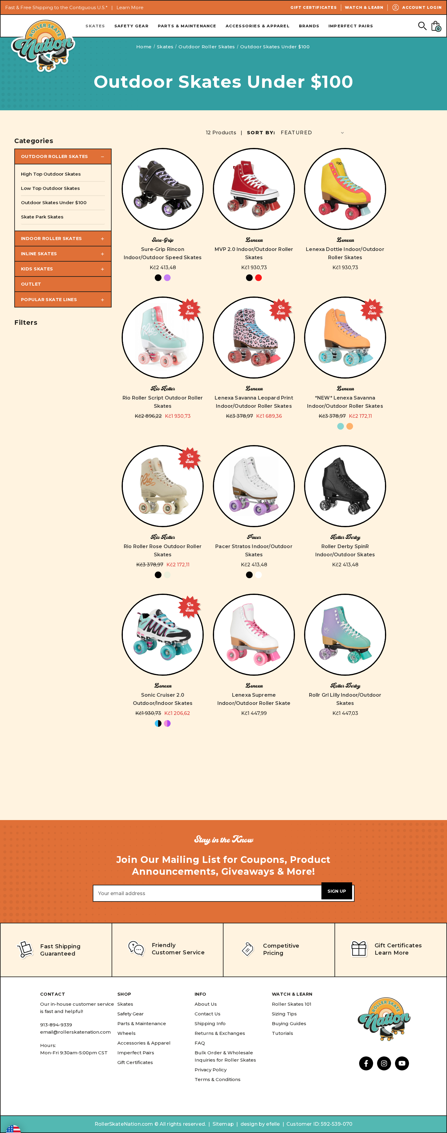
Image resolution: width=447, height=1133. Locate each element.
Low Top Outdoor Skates (50, 188)
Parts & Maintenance (187, 25)
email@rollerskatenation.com (75, 1032)
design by (253, 1124)
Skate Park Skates (42, 217)
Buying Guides (289, 1023)
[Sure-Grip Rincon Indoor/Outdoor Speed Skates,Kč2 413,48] (163, 189)
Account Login (422, 7)
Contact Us (207, 1014)
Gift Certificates (313, 7)
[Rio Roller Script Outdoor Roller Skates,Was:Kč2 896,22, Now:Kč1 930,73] (163, 337)
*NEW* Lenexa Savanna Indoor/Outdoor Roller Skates (345, 402)
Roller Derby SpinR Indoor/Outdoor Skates (345, 551)
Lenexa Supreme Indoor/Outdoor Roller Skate (253, 699)
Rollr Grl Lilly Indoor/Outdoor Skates (345, 699)
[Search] (422, 25)
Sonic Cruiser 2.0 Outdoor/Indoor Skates (162, 699)
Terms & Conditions (218, 1079)
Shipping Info (210, 1023)
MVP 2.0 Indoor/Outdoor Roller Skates (254, 253)
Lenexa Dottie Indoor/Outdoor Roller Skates (345, 253)
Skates (95, 25)
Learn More (130, 7)
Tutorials (282, 1033)
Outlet (31, 284)
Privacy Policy (211, 1070)
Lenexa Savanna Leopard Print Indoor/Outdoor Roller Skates (254, 402)
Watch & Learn (364, 7)
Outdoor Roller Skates (54, 156)
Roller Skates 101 (291, 1004)
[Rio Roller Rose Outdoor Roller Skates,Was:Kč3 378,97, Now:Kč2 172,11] (163, 486)
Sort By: (261, 133)
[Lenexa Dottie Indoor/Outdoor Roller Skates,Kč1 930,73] (345, 189)
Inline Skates (39, 253)
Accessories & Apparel (258, 25)
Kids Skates (37, 269)
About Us (206, 1004)
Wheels (126, 1033)
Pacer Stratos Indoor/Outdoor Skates (253, 551)
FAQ (200, 1043)
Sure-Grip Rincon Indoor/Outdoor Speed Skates (163, 253)
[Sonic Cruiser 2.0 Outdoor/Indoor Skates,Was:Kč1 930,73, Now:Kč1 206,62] (163, 635)
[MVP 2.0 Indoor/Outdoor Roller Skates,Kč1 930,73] (254, 189)
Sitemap (223, 1124)
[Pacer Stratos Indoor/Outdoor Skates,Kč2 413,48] (254, 486)
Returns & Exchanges (220, 1033)
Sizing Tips (284, 1014)
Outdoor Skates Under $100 (54, 202)
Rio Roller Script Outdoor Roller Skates (163, 402)
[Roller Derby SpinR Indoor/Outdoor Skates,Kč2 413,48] (345, 486)
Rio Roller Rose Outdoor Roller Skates (163, 551)
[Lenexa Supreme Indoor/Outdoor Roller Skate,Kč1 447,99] (254, 635)
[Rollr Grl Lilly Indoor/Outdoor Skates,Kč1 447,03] (345, 635)
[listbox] (313, 133)
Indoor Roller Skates (51, 238)
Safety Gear (131, 25)
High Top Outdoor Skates (51, 174)
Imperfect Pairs (350, 25)
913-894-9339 (56, 1025)
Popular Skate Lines (49, 299)
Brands (309, 25)
